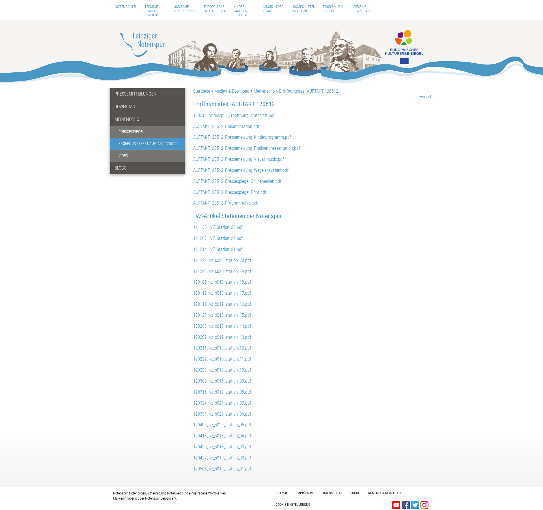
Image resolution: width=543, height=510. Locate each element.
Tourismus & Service (333, 9)
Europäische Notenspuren (215, 9)
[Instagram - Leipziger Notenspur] (424, 504)
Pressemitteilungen (135, 94)
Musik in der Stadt (273, 9)
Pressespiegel (131, 131)
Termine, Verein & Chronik (151, 11)
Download (125, 106)
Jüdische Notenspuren (185, 9)
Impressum (305, 493)
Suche (355, 493)
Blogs (120, 168)
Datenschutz (332, 493)
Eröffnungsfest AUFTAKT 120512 (147, 143)
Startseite (201, 91)
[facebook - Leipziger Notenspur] (406, 504)
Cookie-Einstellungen (293, 505)
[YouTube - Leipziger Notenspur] (397, 504)
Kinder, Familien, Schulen (241, 11)
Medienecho (127, 119)
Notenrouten (126, 7)
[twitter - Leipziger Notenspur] (415, 504)
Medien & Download (361, 9)
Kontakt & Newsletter (385, 493)
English (426, 96)
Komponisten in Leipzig (304, 9)
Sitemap (282, 493)
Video (123, 155)
